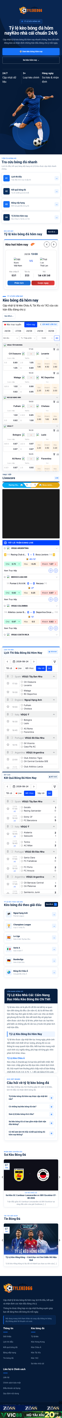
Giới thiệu (7, 1336)
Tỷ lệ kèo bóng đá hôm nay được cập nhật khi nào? (30, 1097)
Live (20, 668)
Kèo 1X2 (34, 1358)
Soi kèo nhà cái (37, 1363)
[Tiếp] (54, 244)
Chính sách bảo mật (12, 1383)
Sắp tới (41, 668)
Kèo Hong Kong (38, 1342)
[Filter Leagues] (54, 661)
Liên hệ (6, 1377)
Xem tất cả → (52, 232)
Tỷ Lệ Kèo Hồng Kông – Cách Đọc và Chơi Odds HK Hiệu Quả (31, 1258)
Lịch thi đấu (8, 1342)
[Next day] (34, 661)
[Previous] (2, 1183)
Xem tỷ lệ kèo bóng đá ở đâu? (30, 1114)
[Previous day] (7, 661)
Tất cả (9, 668)
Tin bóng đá (8, 1358)
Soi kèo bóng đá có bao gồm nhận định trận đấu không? (30, 1122)
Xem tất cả (51, 904)
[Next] (59, 1183)
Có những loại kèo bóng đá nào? (30, 1106)
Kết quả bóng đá (10, 1347)
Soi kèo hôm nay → (31, 60)
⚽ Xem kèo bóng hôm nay (31, 51)
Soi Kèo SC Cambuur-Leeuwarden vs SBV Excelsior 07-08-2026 (31, 1196)
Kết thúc (29, 668)
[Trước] (47, 244)
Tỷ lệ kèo (34, 1336)
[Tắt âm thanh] (57, 338)
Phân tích (19, 283)
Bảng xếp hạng (9, 1353)
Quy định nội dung (11, 1393)
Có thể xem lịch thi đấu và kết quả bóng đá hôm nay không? (30, 1133)
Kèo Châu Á (36, 1347)
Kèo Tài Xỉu (36, 1353)
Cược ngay (43, 283)
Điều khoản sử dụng (11, 1388)
